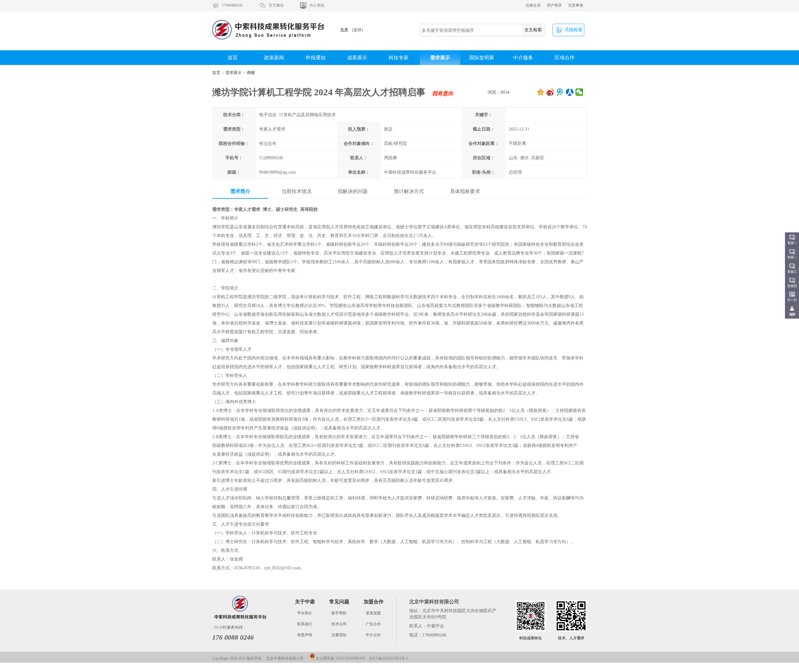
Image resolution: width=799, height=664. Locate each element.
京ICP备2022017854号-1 (388, 658)
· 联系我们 (303, 624)
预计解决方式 (409, 191)
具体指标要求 (465, 191)
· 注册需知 (337, 635)
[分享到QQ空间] (541, 92)
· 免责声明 (303, 635)
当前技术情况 (296, 191)
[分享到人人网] (570, 92)
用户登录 (554, 5)
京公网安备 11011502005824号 (340, 658)
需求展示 (440, 57)
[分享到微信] (579, 92)
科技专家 (399, 57)
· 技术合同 (337, 624)
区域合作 (565, 57)
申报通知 (316, 57)
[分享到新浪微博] (550, 92)
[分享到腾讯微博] (560, 92)
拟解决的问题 (353, 191)
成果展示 (357, 57)
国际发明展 (481, 57)
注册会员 (533, 5)
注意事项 (575, 5)
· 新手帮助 (337, 613)
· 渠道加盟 (372, 613)
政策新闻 (274, 57)
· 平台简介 (303, 613)
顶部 (792, 314)
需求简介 (240, 191)
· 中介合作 (372, 635)
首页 (233, 57)
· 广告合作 (372, 624)
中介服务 (523, 57)
